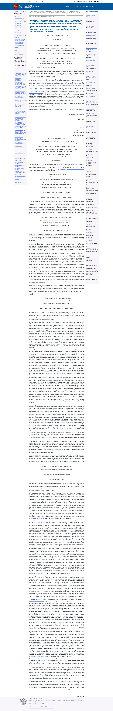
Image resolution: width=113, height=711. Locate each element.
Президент (85, 6)
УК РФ (16, 50)
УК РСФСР (17, 180)
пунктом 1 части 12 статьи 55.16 (36, 518)
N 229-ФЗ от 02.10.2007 (91, 130)
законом (39, 80)
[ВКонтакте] (79, 695)
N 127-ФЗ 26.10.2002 (90, 113)
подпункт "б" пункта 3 (34, 85)
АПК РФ (17, 16)
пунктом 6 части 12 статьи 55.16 (36, 656)
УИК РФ (17, 48)
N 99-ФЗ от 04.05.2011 (90, 88)
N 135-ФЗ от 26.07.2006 (90, 82)
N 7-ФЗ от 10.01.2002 (90, 65)
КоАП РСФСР (18, 174)
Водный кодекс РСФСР (20, 158)
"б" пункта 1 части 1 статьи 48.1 (74, 74)
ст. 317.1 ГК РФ (89, 154)
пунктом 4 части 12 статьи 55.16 (36, 601)
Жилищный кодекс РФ (20, 35)
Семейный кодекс (19, 45)
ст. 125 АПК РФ (89, 277)
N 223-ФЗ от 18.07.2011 (90, 101)
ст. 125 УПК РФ (89, 240)
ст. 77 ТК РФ (88, 224)
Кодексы (72, 6)
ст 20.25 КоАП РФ (90, 170)
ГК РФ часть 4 (18, 29)
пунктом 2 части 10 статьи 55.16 (54, 373)
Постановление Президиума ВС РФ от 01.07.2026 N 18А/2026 (20, 83)
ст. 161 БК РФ (88, 216)
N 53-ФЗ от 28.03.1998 (90, 137)
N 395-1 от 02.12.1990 (90, 141)
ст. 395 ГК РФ (89, 160)
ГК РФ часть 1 (18, 23)
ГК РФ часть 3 (18, 27)
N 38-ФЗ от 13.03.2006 (90, 60)
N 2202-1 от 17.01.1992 (90, 109)
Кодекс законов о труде (20, 176)
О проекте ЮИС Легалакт (28, 1)
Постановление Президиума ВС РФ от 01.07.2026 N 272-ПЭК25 (20, 147)
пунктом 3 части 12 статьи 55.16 (36, 573)
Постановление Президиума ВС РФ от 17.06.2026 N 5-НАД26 (20, 152)
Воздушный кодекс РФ (20, 21)
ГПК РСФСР (18, 160)
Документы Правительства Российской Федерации (20, 64)
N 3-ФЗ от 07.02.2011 (90, 71)
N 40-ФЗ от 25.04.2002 (90, 26)
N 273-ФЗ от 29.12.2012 (90, 30)
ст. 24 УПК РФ (89, 246)
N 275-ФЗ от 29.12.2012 (90, 41)
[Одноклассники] (81, 695)
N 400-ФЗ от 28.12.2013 (90, 15)
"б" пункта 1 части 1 (66, 195)
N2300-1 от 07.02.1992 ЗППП (91, 48)
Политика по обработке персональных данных (41, 708)
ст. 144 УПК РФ (89, 232)
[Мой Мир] (83, 695)
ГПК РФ (17, 30)
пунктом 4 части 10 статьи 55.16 (54, 428)
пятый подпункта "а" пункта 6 (56, 85)
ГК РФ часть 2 (18, 25)
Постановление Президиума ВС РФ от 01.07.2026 (20, 97)
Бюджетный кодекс (19, 18)
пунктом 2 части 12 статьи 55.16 (36, 545)
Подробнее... (24, 154)
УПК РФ (17, 52)
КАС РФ (17, 37)
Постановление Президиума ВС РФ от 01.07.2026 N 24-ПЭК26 (20, 123)
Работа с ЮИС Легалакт (42, 1)
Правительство (94, 6)
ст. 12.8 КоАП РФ (89, 198)
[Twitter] (80, 695)
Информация (17, 1)
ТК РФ (16, 47)
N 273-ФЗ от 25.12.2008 (90, 54)
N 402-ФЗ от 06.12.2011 (90, 76)
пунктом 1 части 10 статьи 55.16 (54, 345)
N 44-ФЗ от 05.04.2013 (90, 126)
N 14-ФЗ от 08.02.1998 (90, 96)
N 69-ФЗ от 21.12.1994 (90, 19)
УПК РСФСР (18, 182)
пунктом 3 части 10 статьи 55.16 (54, 400)
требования (52, 70)
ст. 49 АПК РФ (89, 263)
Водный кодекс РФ (19, 19)
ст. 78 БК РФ (88, 187)
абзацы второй (44, 85)
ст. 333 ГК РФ (89, 149)
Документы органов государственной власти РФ (20, 68)
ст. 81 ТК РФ (88, 179)
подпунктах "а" (59, 74)
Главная (66, 6)
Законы (78, 6)
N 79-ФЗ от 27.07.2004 (90, 35)
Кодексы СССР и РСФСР (20, 157)
